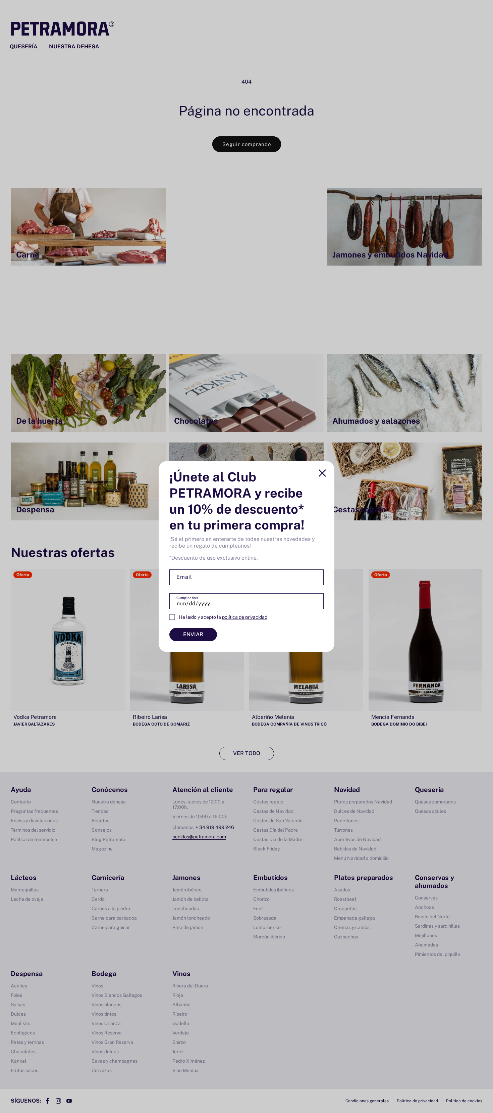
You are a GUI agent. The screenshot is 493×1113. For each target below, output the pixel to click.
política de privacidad (244, 617)
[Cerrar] (322, 473)
